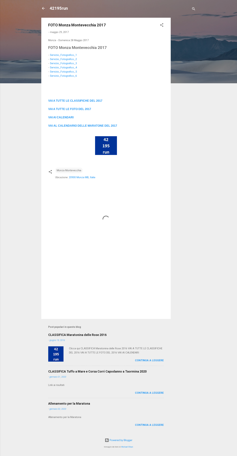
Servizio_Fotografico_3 (63, 63)
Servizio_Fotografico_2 (63, 59)
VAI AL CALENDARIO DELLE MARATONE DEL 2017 (82, 125)
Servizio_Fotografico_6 (63, 75)
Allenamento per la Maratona (69, 403)
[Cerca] (194, 9)
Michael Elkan (127, 447)
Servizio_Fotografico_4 (63, 67)
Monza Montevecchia (69, 170)
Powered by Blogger (120, 440)
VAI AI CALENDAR (60, 117)
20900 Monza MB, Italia (82, 177)
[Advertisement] (184, 70)
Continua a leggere (149, 360)
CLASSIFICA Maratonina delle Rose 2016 (77, 335)
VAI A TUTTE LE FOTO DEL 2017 (69, 109)
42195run (59, 8)
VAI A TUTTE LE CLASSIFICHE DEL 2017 (75, 100)
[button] (162, 25)
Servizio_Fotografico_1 (63, 55)
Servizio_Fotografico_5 (63, 71)
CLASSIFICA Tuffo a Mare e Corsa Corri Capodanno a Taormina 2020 (97, 371)
